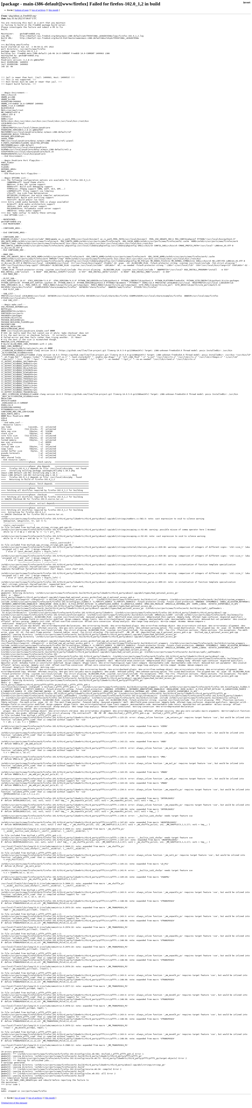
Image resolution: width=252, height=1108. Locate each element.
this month (53, 10)
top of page (20, 1098)
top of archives (39, 10)
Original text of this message (14, 1103)
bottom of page (22, 10)
